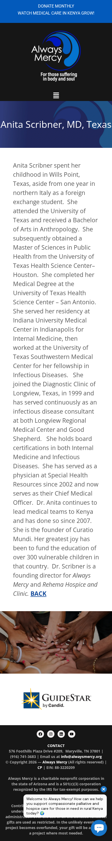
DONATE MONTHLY (56, 6)
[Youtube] (71, 734)
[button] (56, 95)
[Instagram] (50, 734)
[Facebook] (40, 734)
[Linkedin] (61, 734)
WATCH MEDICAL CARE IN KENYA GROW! (56, 13)
